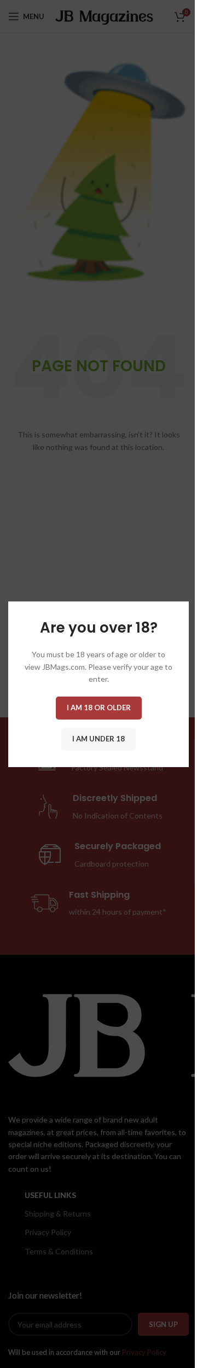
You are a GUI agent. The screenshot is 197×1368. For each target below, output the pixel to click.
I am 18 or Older (99, 707)
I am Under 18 (98, 738)
